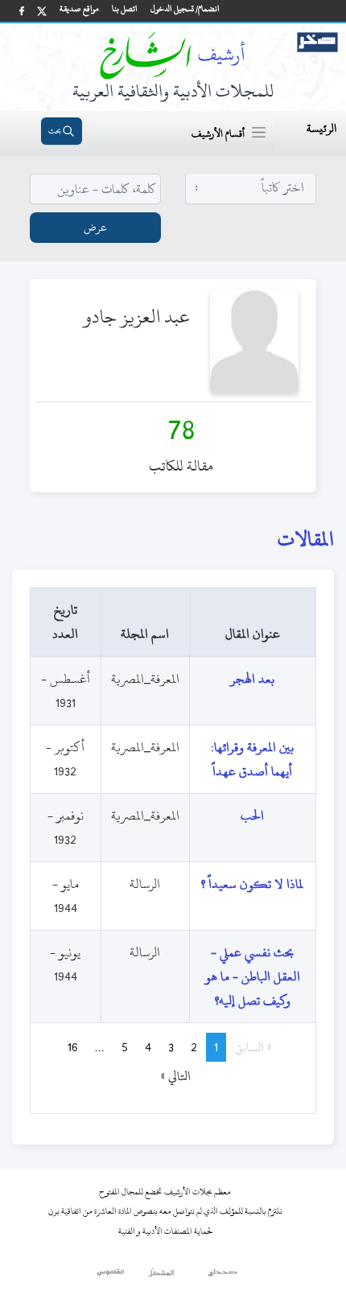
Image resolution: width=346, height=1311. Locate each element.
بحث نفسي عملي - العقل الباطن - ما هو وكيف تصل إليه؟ (252, 976)
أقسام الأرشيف (218, 133)
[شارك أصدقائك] (21, 11)
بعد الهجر (252, 679)
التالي (168, 1076)
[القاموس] (111, 1276)
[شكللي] (161, 1276)
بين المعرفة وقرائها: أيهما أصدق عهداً (252, 759)
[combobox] (251, 188)
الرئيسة (321, 128)
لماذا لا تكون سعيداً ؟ (252, 884)
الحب (252, 815)
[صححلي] (222, 1276)
